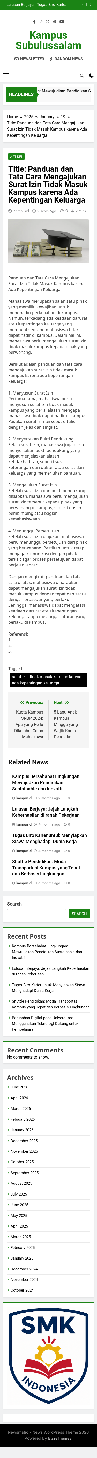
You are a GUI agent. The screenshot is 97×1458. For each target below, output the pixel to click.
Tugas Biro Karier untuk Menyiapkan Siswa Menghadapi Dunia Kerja (50, 5)
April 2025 (19, 1226)
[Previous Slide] (82, 5)
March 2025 (21, 1237)
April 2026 (19, 1098)
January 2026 (22, 1130)
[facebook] (34, 22)
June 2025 (19, 1205)
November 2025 (24, 1151)
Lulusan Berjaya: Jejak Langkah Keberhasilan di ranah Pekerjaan (20, 5)
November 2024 (24, 1279)
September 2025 (25, 1173)
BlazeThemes (59, 1438)
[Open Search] (82, 76)
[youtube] (62, 22)
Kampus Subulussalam (48, 40)
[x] (47, 22)
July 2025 (19, 1194)
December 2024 (24, 1269)
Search (14, 904)
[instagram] (40, 22)
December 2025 (24, 1141)
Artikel (16, 156)
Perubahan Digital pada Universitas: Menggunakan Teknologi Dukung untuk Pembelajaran (45, 1023)
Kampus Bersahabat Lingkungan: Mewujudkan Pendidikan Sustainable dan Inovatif (46, 782)
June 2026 (19, 1087)
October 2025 (22, 1162)
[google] (54, 22)
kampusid (21, 210)
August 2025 (21, 1183)
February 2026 (23, 1119)
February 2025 (23, 1247)
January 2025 (22, 1258)
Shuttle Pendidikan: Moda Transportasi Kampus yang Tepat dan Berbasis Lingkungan (46, 868)
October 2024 (22, 1290)
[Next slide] (90, 5)
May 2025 (19, 1215)
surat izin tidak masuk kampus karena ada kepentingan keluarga (46, 679)
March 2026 (21, 1108)
